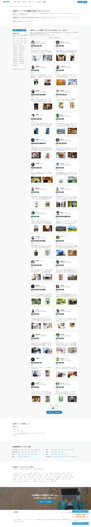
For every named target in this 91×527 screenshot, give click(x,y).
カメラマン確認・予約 (82, 1)
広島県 (62, 454)
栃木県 (56, 449)
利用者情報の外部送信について (66, 519)
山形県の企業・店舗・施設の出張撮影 (18, 6)
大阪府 (25, 454)
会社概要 (70, 512)
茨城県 (53, 449)
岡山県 (59, 454)
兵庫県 (29, 454)
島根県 (56, 454)
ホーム (4, 6)
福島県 (38, 449)
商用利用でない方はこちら (18, 69)
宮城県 (29, 449)
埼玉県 (62, 449)
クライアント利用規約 (17, 519)
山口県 (65, 454)
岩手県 (25, 449)
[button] (14, 38)
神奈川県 (72, 449)
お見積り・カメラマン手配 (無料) (19, 30)
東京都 (69, 449)
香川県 (22, 456)
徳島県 (19, 456)
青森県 (22, 449)
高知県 (29, 456)
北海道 (19, 449)
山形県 (11, 6)
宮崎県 (69, 456)
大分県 (65, 456)
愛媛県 (25, 456)
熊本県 (62, 456)
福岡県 (53, 456)
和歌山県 (35, 454)
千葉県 (65, 449)
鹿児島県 (72, 456)
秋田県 (32, 449)
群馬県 (59, 449)
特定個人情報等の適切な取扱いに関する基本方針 (53, 519)
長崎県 (59, 456)
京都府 (22, 454)
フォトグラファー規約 (24, 519)
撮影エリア (7, 6)
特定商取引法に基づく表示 (41, 519)
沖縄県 (76, 456)
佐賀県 (56, 456)
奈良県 (32, 454)
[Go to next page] (57, 408)
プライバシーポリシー (32, 519)
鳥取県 (53, 454)
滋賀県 (19, 454)
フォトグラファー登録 (63, 512)
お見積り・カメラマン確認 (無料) (45, 501)
